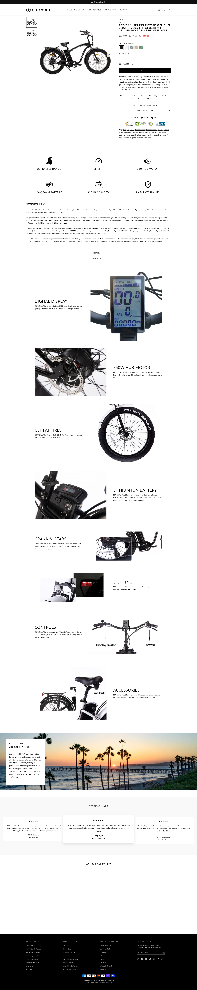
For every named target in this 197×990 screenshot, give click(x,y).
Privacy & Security (69, 962)
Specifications (98, 253)
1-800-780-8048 (105, 945)
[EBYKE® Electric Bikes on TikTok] (158, 959)
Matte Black (121, 48)
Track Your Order (105, 949)
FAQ (101, 956)
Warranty (98, 258)
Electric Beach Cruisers (33, 949)
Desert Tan (136, 48)
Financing (103, 962)
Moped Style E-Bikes (33, 956)
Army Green (141, 48)
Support (125, 10)
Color (127, 43)
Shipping (102, 959)
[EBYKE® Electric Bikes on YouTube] (146, 959)
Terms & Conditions (69, 969)
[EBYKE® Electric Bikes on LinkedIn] (162, 959)
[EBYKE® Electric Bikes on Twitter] (150, 959)
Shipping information (145, 105)
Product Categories (69, 952)
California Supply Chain (70, 959)
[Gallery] (69, 54)
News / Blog (67, 949)
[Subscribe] (164, 952)
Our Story (111, 10)
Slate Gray (131, 48)
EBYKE (122, 22)
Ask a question (145, 110)
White (126, 48)
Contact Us (103, 952)
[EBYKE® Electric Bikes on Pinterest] (154, 959)
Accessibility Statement (70, 966)
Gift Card (29, 969)
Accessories (94, 10)
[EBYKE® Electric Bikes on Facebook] (142, 959)
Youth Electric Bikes (32, 962)
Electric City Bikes (32, 959)
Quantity (124, 54)
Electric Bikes (75, 10)
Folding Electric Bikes (33, 952)
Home (121, 19)
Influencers (66, 956)
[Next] (109, 54)
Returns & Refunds (106, 966)
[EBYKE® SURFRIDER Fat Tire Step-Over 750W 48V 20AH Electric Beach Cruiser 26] (37, 919)
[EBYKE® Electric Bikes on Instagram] (138, 959)
